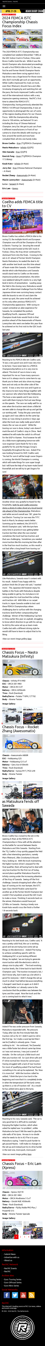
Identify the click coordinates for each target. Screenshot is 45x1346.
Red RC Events (7, 1)
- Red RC (7, 1271)
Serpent (12, 184)
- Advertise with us (11, 1257)
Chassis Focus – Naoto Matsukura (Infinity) (20, 654)
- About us (7, 1260)
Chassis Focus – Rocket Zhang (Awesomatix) (20, 729)
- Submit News (9, 1254)
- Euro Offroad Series (12, 1282)
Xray (19, 143)
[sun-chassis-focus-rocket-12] (12, 793)
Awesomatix (22, 175)
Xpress (15, 188)
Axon (18, 156)
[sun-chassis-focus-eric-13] (33, 1233)
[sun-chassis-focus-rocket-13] (33, 793)
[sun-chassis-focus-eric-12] (12, 1233)
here (29, 639)
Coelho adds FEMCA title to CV (22, 204)
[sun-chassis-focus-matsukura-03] (12, 719)
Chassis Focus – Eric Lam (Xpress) (21, 1165)
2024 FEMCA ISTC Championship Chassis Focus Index (20, 22)
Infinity (24, 147)
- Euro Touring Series (12, 1279)
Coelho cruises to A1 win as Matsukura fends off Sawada (22, 801)
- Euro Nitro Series (11, 1286)
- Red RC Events (10, 1268)
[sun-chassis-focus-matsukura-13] (33, 719)
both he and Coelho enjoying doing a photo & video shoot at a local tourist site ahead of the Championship (22, 508)
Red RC (15, 1)
